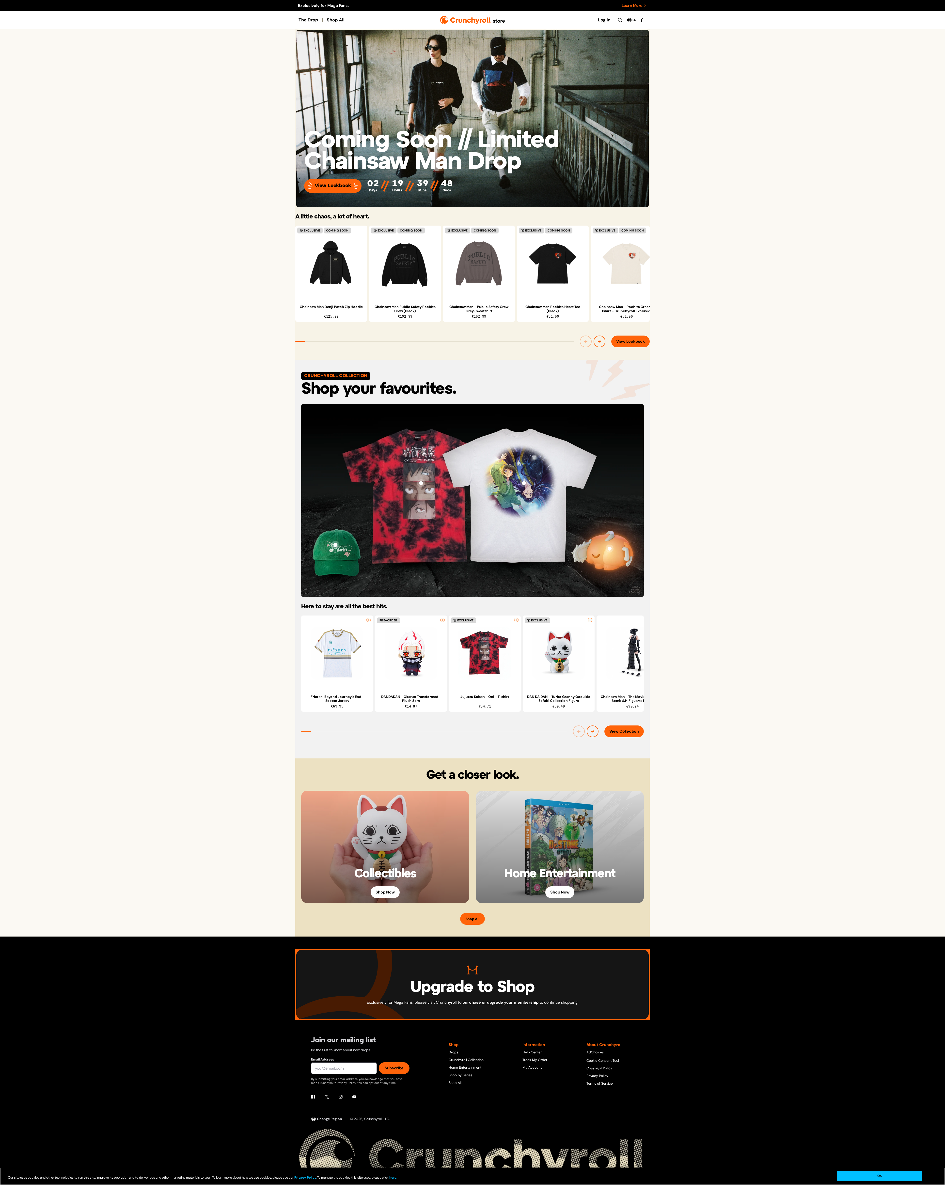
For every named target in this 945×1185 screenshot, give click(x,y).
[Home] (472, 20)
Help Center (532, 1052)
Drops (453, 1052)
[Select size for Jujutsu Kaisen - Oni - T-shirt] (516, 619)
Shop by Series (460, 1075)
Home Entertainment (465, 1067)
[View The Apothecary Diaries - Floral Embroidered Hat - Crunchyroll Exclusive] (335, 545)
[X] (327, 1097)
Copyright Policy (599, 1068)
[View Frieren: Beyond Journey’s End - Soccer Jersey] (337, 653)
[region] (472, 274)
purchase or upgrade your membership (500, 1002)
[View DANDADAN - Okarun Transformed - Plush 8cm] (411, 653)
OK (879, 1176)
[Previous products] (586, 341)
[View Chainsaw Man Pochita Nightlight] (610, 549)
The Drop (308, 20)
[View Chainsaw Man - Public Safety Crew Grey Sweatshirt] (479, 263)
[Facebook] (313, 1097)
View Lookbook (333, 186)
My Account (532, 1067)
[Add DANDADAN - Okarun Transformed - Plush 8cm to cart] (442, 619)
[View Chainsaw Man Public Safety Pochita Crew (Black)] (405, 263)
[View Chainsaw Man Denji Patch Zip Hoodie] (331, 263)
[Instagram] (340, 1097)
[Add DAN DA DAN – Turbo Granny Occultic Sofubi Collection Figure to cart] (590, 619)
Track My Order (534, 1060)
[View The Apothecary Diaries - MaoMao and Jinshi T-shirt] (524, 483)
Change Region (329, 1119)
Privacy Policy (597, 1076)
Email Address (322, 1059)
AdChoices (595, 1052)
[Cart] (643, 20)
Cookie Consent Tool (602, 1060)
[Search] (620, 20)
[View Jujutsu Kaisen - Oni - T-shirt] (421, 483)
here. (393, 1177)
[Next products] (599, 341)
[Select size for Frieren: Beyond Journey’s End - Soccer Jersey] (368, 619)
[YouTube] (354, 1097)
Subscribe (394, 1068)
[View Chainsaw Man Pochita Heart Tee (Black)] (553, 263)
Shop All (336, 20)
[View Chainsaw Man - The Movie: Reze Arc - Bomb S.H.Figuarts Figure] (632, 653)
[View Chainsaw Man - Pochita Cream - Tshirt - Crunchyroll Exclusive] (627, 263)
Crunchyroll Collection (466, 1060)
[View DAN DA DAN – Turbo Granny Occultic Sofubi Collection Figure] (559, 653)
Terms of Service (599, 1083)
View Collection (624, 731)
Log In (604, 20)
